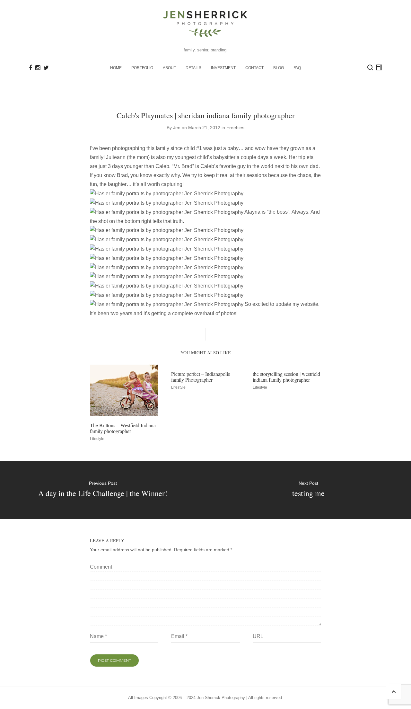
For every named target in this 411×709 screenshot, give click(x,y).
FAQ (297, 68)
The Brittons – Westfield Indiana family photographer (123, 428)
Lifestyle (97, 439)
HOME (116, 68)
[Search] (370, 67)
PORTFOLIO (142, 68)
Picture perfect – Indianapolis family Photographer (200, 376)
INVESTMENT (223, 68)
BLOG (278, 68)
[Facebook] (30, 68)
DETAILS (193, 68)
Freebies (235, 127)
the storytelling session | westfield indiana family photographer (286, 376)
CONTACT (254, 68)
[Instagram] (37, 68)
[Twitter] (46, 68)
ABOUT (169, 68)
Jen (176, 127)
